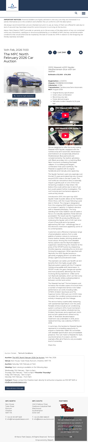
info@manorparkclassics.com (16, 382)
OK (71, 437)
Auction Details (10, 353)
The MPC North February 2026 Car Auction (18, 57)
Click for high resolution (25, 96)
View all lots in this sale (14, 388)
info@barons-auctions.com (44, 419)
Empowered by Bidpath (44, 440)
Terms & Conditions (25, 353)
